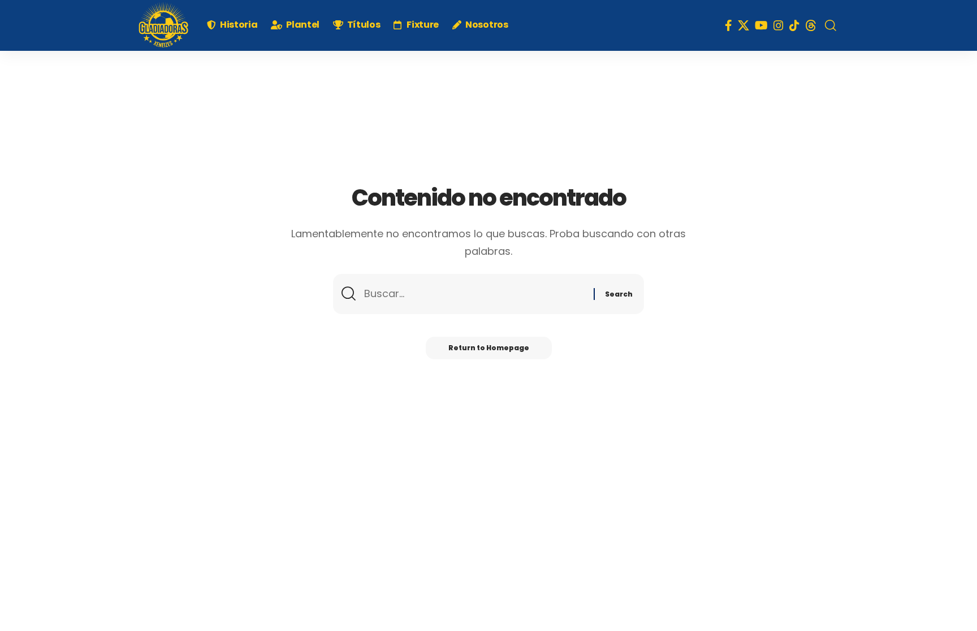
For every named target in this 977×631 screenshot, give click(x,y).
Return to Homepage (488, 348)
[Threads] (810, 25)
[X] (743, 25)
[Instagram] (778, 25)
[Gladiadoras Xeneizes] (163, 25)
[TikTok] (794, 25)
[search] (830, 25)
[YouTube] (761, 25)
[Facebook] (728, 25)
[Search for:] (475, 294)
